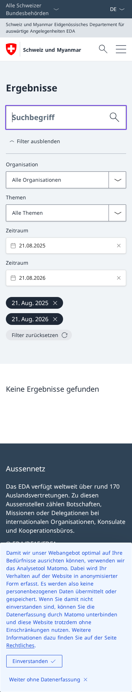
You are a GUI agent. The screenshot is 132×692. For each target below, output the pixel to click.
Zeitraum (17, 230)
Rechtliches (20, 645)
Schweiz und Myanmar (52, 49)
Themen (16, 197)
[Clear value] (118, 245)
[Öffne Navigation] (121, 49)
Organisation (22, 164)
